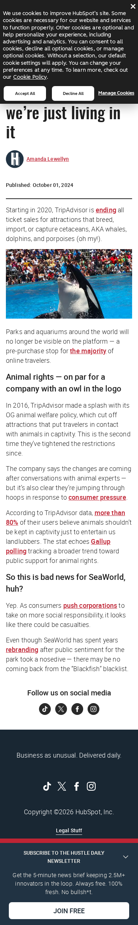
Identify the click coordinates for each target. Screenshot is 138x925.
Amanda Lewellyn (47, 158)
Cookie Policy (30, 77)
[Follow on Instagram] (93, 709)
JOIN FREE (69, 910)
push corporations (90, 605)
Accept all (25, 93)
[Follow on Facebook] (77, 709)
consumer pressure (97, 497)
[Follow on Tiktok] (45, 709)
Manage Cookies (116, 93)
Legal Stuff (69, 830)
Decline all (73, 93)
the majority (88, 350)
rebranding (22, 649)
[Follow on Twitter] (61, 709)
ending (106, 209)
